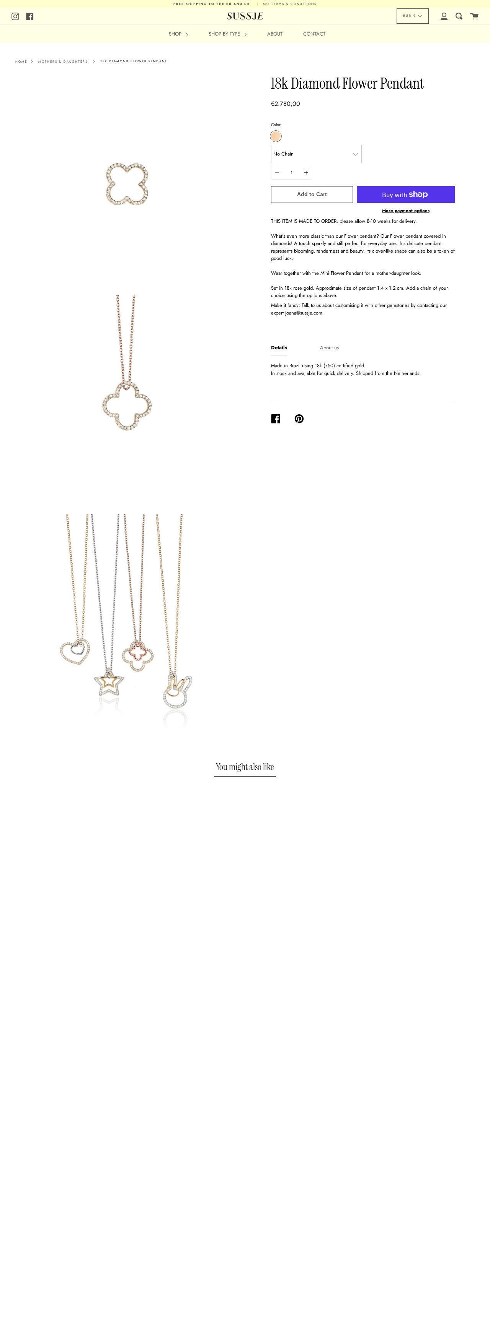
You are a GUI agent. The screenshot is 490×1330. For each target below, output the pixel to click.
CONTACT (314, 33)
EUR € (409, 15)
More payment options (406, 211)
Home (21, 61)
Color (276, 125)
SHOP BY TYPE (225, 33)
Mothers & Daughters (63, 61)
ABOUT (275, 33)
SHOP (176, 33)
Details (279, 347)
